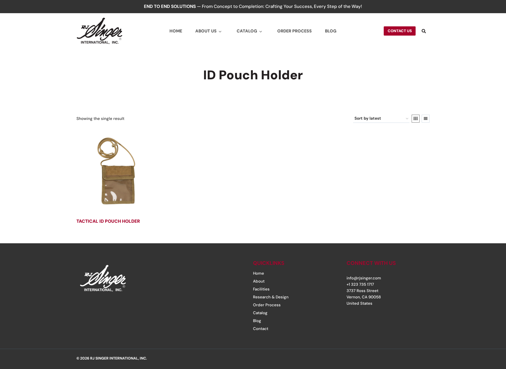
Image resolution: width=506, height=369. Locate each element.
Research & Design (271, 297)
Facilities (261, 289)
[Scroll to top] (486, 333)
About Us (206, 31)
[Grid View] (416, 119)
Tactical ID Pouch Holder (108, 221)
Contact (260, 328)
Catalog (247, 31)
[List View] (426, 119)
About (259, 281)
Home (175, 31)
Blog (331, 31)
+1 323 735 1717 (360, 284)
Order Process (294, 31)
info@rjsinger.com (364, 278)
